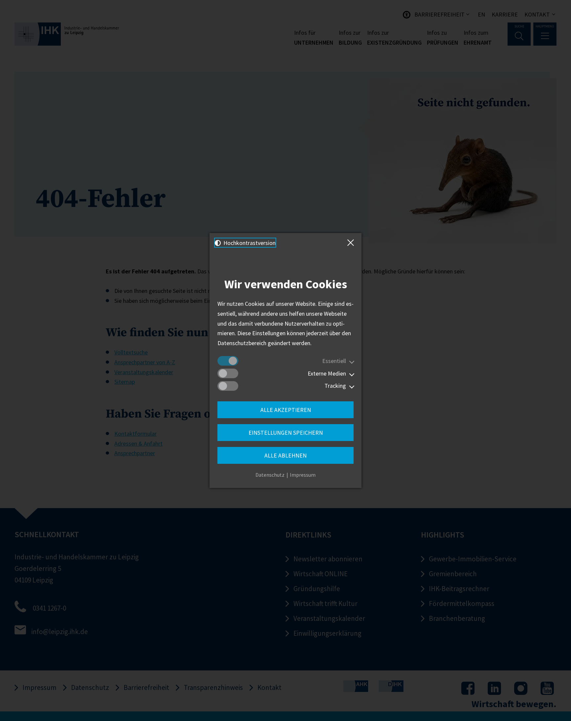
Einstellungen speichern (285, 432)
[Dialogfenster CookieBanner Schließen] (352, 242)
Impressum (303, 474)
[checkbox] (227, 361)
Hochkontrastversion (249, 243)
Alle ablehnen (285, 455)
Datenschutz (270, 474)
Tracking (335, 385)
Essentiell (334, 361)
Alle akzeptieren (285, 410)
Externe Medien (327, 373)
